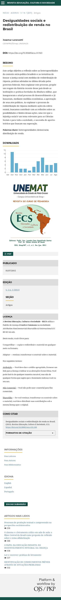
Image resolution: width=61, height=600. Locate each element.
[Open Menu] (3, 3)
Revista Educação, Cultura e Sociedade (31, 3)
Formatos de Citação (19, 433)
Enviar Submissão (16, 504)
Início (6, 13)
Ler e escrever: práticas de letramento (22, 555)
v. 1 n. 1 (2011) (26, 13)
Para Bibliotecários (12, 464)
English (7, 483)
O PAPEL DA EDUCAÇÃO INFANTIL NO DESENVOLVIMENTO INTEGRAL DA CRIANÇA (26, 546)
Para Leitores (10, 456)
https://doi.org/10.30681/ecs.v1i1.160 (25, 53)
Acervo (15, 13)
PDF (9, 254)
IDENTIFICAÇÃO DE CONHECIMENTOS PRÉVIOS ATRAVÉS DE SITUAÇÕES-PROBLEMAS (27, 563)
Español (8, 487)
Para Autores (10, 460)
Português (9, 491)
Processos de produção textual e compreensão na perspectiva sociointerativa (27, 524)
